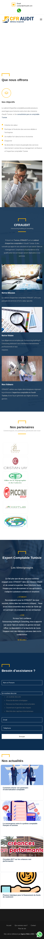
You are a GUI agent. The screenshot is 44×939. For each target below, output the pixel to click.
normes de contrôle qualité (27, 347)
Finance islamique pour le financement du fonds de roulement (22, 896)
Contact (33, 925)
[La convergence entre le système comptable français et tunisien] (22, 811)
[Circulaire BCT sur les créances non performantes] (22, 846)
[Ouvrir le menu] (41, 19)
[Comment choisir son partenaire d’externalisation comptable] (22, 775)
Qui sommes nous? (21, 925)
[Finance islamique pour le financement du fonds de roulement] (22, 882)
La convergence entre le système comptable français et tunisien (20, 824)
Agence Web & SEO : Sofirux (30, 934)
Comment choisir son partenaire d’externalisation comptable (15, 788)
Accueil (8, 925)
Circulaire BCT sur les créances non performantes (17, 860)
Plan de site (22, 928)
